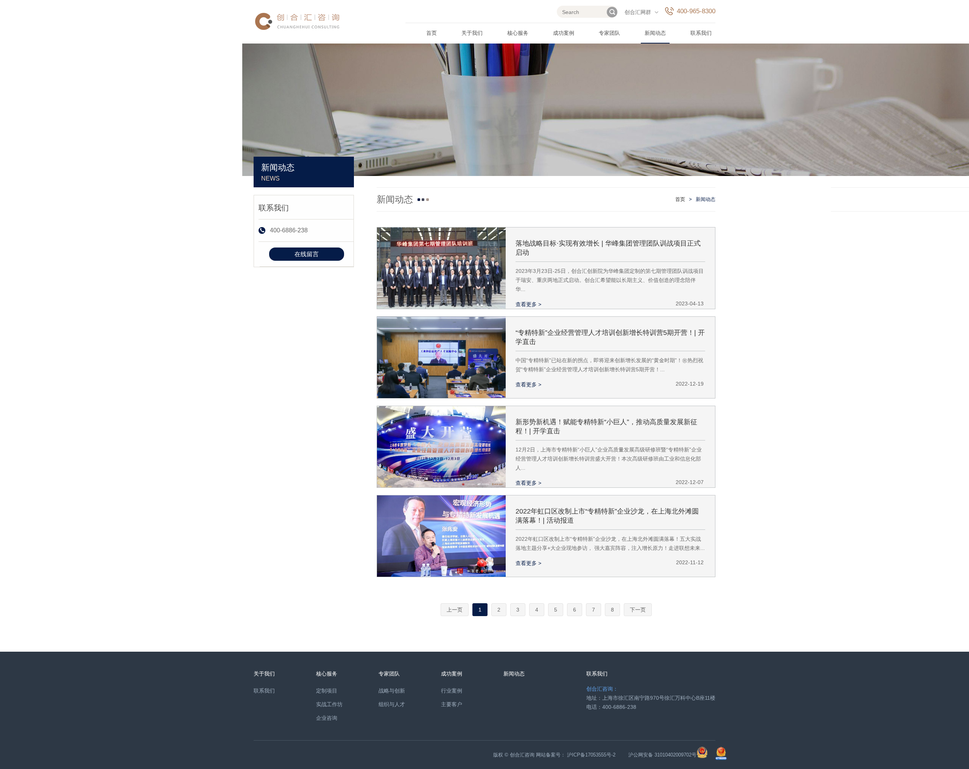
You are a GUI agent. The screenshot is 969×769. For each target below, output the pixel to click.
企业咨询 (326, 718)
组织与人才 (392, 704)
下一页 (638, 610)
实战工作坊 (329, 704)
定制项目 (326, 691)
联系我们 (701, 33)
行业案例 (451, 691)
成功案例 (563, 33)
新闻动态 (655, 33)
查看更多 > (528, 304)
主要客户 (451, 704)
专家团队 (609, 33)
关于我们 (472, 33)
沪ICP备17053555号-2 (591, 755)
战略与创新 (392, 691)
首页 (431, 33)
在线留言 (306, 254)
